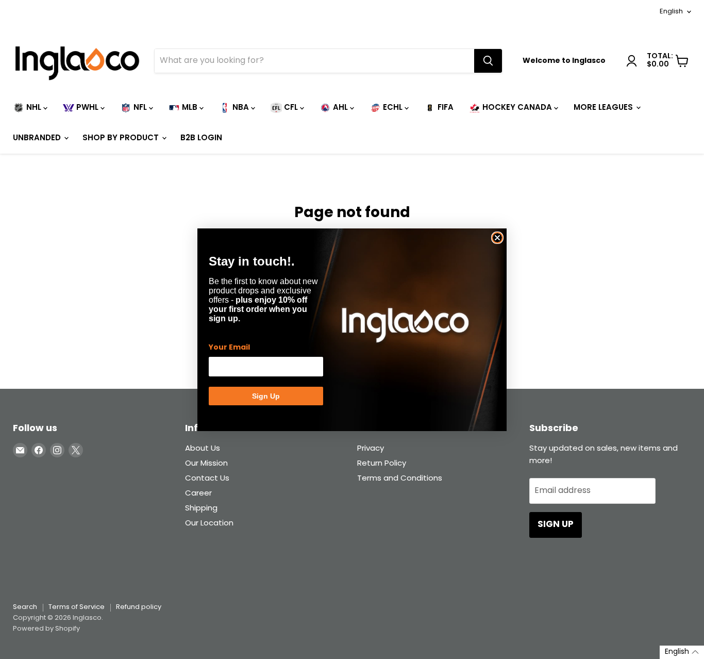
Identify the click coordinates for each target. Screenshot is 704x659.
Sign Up (266, 396)
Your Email (229, 347)
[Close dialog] (497, 238)
